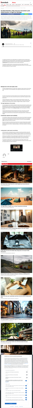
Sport (23, 4)
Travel (31, 4)
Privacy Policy (21, 406)
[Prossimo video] (17, 150)
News (14, 2)
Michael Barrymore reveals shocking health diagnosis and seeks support (15, 228)
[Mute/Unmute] (12, 150)
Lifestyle (13, 4)
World (10, 4)
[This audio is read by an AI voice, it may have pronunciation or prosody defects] (14, 43)
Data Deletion (12, 406)
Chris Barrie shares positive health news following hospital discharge (14, 341)
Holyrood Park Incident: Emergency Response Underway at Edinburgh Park (15, 273)
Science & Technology (18, 4)
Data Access (16, 406)
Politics (2, 4)
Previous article (4, 161)
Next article (29, 161)
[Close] (30, 356)
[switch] (26, 372)
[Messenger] (30, 14)
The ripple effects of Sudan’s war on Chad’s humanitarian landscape (14, 206)
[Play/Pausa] (11, 150)
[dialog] (16, 381)
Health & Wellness (26, 4)
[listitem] (16, 370)
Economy (7, 4)
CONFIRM (10, 403)
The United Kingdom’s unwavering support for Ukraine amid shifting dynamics (16, 319)
